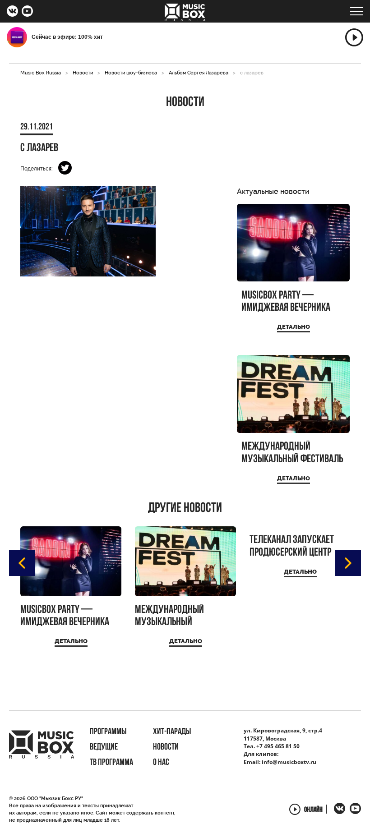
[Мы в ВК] (12, 12)
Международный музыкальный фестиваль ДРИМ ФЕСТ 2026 (292, 453)
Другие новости (185, 508)
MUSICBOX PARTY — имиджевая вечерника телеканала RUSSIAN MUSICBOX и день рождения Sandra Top (285, 302)
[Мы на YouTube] (27, 12)
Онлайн (313, 810)
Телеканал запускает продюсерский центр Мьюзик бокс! (292, 546)
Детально (293, 326)
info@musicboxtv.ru (289, 762)
